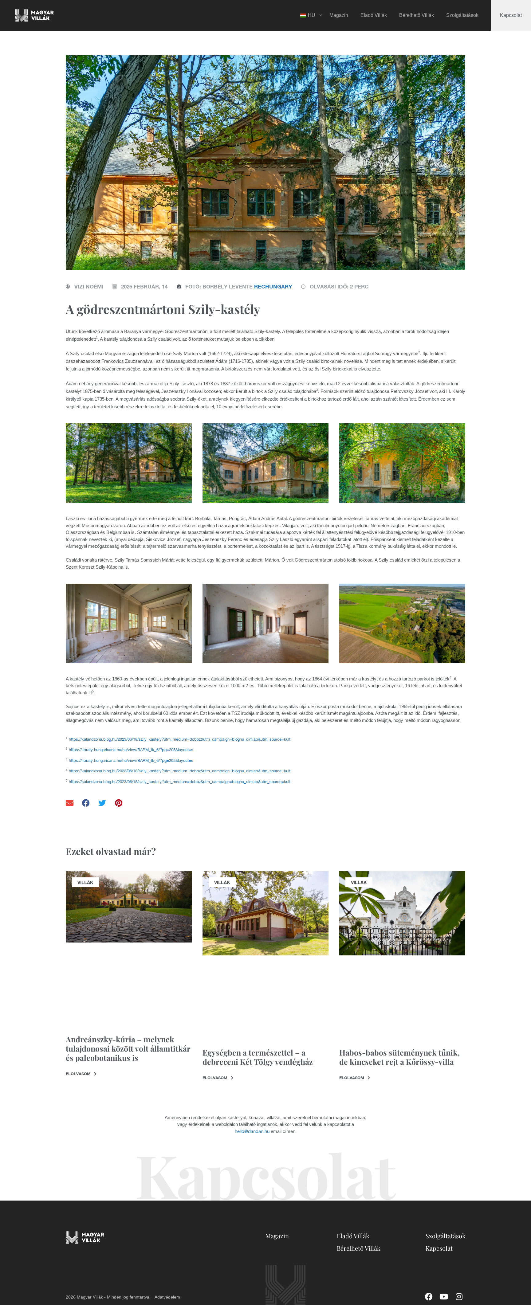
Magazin (338, 15)
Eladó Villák (373, 15)
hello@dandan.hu (252, 1131)
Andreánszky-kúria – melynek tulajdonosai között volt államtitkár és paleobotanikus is (128, 1048)
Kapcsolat (511, 15)
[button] (70, 803)
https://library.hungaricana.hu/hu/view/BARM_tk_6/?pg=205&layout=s (131, 749)
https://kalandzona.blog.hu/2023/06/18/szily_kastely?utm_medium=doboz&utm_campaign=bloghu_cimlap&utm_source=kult (179, 739)
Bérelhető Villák (416, 15)
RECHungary (273, 286)
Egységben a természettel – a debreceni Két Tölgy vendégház (258, 1057)
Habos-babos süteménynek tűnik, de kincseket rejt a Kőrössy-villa (399, 1057)
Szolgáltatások (462, 15)
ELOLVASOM (79, 1073)
